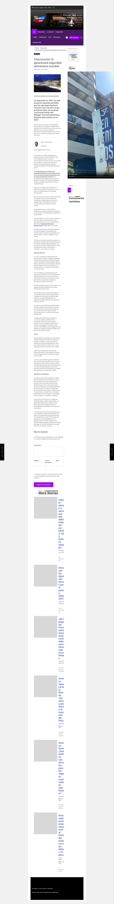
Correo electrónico (48, 462)
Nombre (37, 460)
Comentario (38, 445)
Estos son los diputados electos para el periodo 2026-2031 (62, 583)
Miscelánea (41, 32)
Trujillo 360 (36, 69)
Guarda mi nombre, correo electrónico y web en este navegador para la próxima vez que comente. (48, 476)
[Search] (81, 37)
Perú (49, 37)
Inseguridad (59, 32)
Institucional (42, 37)
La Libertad (50, 32)
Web (57, 460)
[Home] (34, 32)
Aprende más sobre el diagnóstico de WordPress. (45, 892)
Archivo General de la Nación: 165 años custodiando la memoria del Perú (61, 699)
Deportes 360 (37, 42)
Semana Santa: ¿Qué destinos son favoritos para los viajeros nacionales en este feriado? (62, 768)
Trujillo (35, 37)
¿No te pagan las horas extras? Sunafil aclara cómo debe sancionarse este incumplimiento (62, 639)
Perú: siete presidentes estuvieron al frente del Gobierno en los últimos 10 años (62, 835)
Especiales (36, 53)
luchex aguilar (60, 858)
